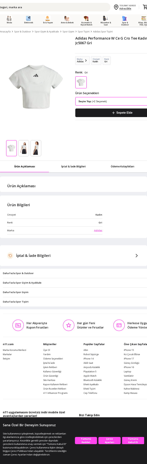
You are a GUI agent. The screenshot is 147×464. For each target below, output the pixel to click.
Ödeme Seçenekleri (53, 358)
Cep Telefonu (90, 393)
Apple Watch (90, 375)
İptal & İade (49, 363)
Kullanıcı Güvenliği (52, 371)
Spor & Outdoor (22, 31)
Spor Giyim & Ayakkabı (47, 31)
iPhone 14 (89, 358)
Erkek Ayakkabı (91, 384)
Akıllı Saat (88, 363)
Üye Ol (46, 350)
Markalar (7, 354)
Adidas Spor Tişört (103, 31)
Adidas (98, 230)
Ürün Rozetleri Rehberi (54, 388)
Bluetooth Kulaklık (93, 380)
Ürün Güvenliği (50, 375)
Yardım (47, 354)
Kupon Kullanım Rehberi (55, 384)
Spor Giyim (68, 31)
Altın (86, 350)
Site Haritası (49, 380)
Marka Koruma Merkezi (14, 350)
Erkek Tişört (89, 388)
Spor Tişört (83, 31)
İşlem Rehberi (50, 367)
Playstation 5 (90, 371)
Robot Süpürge (91, 354)
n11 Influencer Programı (55, 393)
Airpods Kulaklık (92, 367)
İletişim (6, 358)
